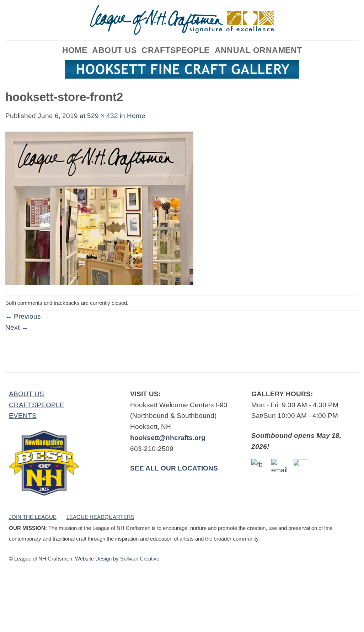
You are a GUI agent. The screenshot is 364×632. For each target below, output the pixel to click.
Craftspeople (175, 50)
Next (16, 327)
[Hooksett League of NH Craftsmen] (182, 20)
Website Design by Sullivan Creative (117, 559)
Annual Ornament (258, 50)
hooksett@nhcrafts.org (167, 437)
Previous (23, 316)
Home (74, 50)
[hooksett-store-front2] (99, 208)
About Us (114, 50)
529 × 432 (102, 116)
